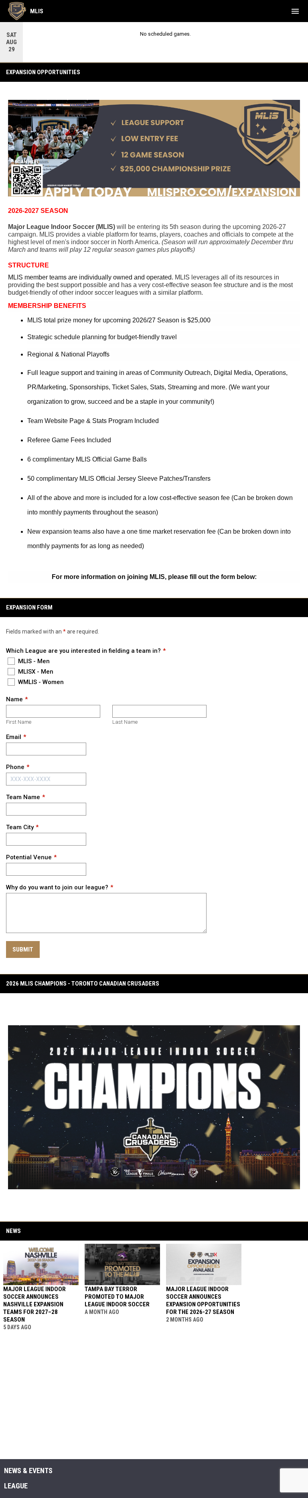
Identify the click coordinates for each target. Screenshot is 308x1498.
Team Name (23, 797)
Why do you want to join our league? (57, 887)
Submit (22, 949)
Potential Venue (29, 857)
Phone (15, 767)
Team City (20, 827)
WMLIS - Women (40, 682)
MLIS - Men (33, 661)
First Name (18, 722)
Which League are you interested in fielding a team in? (83, 650)
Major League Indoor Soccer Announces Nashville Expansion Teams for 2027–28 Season (34, 1304)
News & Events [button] (28, 1470)
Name (14, 699)
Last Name (125, 722)
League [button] (16, 1486)
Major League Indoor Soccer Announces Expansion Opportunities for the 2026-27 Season (203, 1300)
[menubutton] (295, 11)
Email (13, 737)
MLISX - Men (34, 671)
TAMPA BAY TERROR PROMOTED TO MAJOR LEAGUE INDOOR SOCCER (117, 1296)
